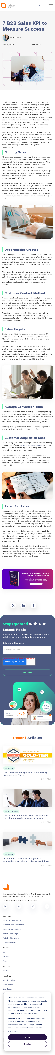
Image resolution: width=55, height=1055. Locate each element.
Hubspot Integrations (12, 920)
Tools (5, 961)
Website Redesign (10, 934)
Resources (7, 956)
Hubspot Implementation (13, 925)
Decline (27, 1044)
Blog (5, 952)
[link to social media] (5, 906)
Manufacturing (9, 980)
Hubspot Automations (12, 929)
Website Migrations (11, 938)
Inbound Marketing (11, 942)
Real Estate (8, 989)
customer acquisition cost (31, 445)
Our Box (6, 971)
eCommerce (8, 985)
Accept (27, 1037)
